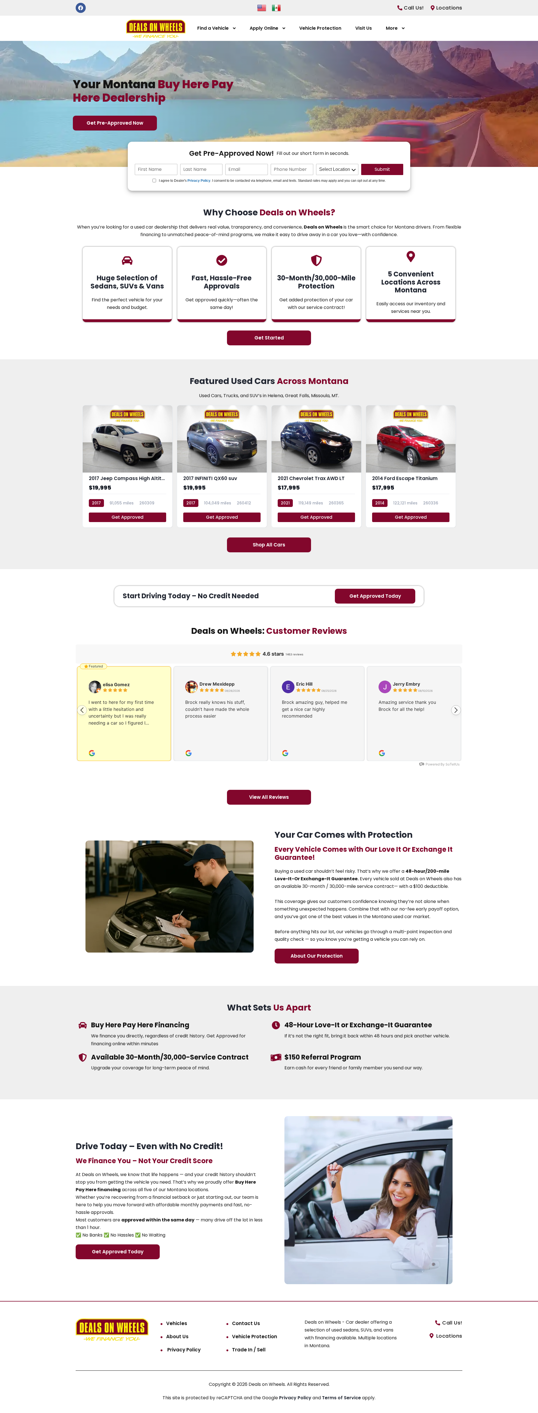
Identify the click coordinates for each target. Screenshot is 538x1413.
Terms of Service (342, 1398)
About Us (177, 1336)
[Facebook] (81, 8)
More (392, 28)
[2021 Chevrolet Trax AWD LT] (316, 466)
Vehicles (176, 1323)
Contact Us (246, 1323)
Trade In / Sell (249, 1349)
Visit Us (363, 28)
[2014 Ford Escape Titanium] (411, 466)
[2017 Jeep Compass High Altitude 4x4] (127, 466)
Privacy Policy (198, 181)
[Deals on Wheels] (155, 28)
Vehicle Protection (320, 28)
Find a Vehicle (213, 28)
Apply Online (264, 28)
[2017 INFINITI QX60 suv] (222, 466)
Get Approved (127, 517)
